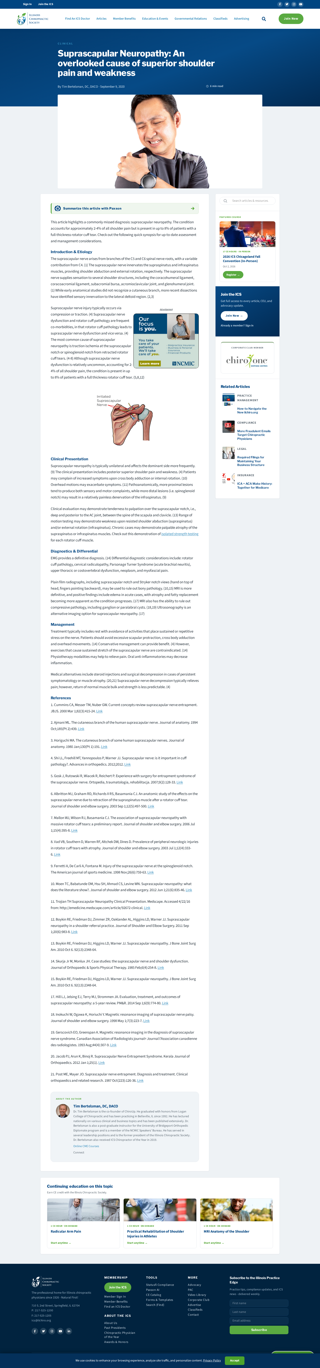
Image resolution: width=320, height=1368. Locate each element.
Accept (234, 1360)
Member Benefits (124, 18)
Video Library (197, 1295)
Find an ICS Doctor (117, 1307)
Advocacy (194, 1285)
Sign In (27, 4)
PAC (190, 1290)
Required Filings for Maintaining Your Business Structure (250, 461)
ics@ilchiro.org (41, 1320)
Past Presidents (115, 1328)
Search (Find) (155, 1305)
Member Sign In (115, 1297)
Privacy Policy (212, 1360)
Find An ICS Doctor (77, 18)
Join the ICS (45, 4)
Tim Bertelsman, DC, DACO (95, 1106)
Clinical (65, 44)
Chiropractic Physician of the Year (119, 1335)
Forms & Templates (159, 1300)
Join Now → (234, 316)
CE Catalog (153, 1295)
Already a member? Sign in (237, 326)
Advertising (241, 18)
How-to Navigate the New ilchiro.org (252, 410)
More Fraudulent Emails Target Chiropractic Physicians (254, 434)
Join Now (291, 18)
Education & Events (155, 18)
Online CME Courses (86, 1146)
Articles (101, 18)
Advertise (194, 1305)
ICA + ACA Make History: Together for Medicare (254, 485)
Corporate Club (198, 1300)
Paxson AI (153, 1290)
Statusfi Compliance (160, 1285)
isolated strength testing (180, 534)
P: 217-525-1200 (42, 1310)
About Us (110, 1323)
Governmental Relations (191, 18)
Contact (193, 1315)
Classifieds (220, 18)
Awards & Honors (116, 1342)
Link (99, 711)
